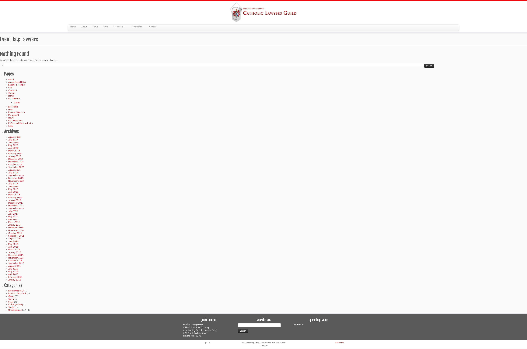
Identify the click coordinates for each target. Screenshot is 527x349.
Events (17, 102)
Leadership (118, 26)
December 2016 (15, 227)
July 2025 (13, 172)
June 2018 (13, 186)
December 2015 (15, 255)
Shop (10, 126)
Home (73, 26)
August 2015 (14, 266)
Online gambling (15, 304)
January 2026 (14, 156)
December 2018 (15, 178)
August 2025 (14, 169)
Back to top (339, 343)
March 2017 (14, 222)
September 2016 (16, 235)
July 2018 (13, 183)
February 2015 (15, 277)
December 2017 (15, 202)
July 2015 (13, 268)
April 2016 (13, 246)
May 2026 (13, 145)
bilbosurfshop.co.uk (17, 293)
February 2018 (15, 197)
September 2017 (16, 208)
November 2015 (16, 257)
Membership (136, 26)
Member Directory (16, 112)
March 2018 (14, 194)
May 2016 (13, 244)
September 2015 (16, 263)
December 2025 (15, 158)
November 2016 (16, 230)
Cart (10, 87)
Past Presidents (15, 120)
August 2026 (14, 137)
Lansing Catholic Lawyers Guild (259, 343)
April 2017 (13, 219)
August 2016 (14, 238)
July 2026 (13, 139)
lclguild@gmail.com (196, 325)
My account (13, 115)
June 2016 (13, 241)
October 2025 (15, 164)
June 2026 (13, 142)
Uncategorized (15, 309)
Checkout (12, 90)
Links (105, 26)
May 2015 (13, 271)
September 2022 (16, 175)
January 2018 (14, 200)
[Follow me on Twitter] (206, 343)
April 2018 (13, 191)
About (84, 26)
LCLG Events (14, 98)
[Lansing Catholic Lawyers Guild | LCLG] (263, 12)
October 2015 (15, 260)
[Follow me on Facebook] (211, 343)
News (95, 26)
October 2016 (15, 233)
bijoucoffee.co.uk (16, 290)
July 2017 (13, 211)
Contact (152, 26)
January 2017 (14, 224)
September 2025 (16, 167)
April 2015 (13, 274)
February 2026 (15, 153)
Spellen (11, 307)
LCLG (10, 301)
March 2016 (14, 249)
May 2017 (13, 216)
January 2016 (14, 252)
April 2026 (13, 147)
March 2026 (14, 150)
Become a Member (16, 84)
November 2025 (16, 161)
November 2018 (16, 180)
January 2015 (14, 279)
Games (11, 296)
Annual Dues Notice (17, 82)
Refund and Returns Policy (20, 123)
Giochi (11, 299)
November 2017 (16, 205)
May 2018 (13, 189)
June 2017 (13, 213)
